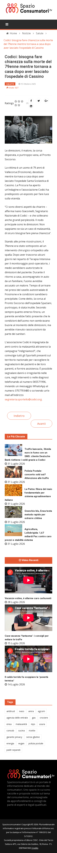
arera (31, 711)
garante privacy (14, 736)
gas (34, 717)
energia (10, 743)
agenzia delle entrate (17, 717)
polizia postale (35, 743)
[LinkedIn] (31, 106)
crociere (44, 717)
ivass (21, 711)
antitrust (10, 711)
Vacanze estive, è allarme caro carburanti (28, 598)
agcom (41, 711)
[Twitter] (38, 100)
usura (42, 724)
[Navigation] (7, 24)
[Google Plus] (46, 100)
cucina (21, 730)
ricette (32, 730)
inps (33, 724)
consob (10, 730)
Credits (35, 848)
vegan (21, 743)
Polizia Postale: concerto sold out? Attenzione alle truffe (37, 474)
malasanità (21, 724)
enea (9, 724)
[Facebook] (31, 100)
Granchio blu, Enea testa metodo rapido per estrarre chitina (38, 515)
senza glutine (33, 736)
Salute (10, 84)
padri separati (13, 749)
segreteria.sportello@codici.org (23, 399)
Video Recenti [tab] (29, 560)
